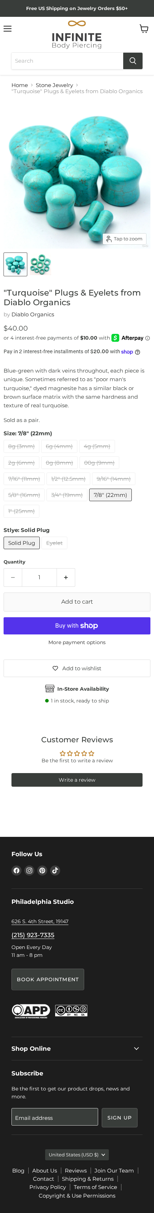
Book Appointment (48, 979)
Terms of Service (95, 1187)
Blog (18, 1170)
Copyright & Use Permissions (77, 1195)
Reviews (76, 1170)
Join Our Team (114, 1170)
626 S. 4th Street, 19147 (39, 921)
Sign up (119, 1117)
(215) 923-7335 (32, 935)
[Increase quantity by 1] (66, 577)
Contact (43, 1178)
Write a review (77, 780)
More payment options (77, 642)
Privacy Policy (47, 1187)
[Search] (133, 61)
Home (19, 85)
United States (73, 1154)
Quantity (14, 562)
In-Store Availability (83, 689)
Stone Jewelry (54, 85)
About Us (44, 1170)
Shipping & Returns (88, 1178)
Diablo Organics (32, 314)
